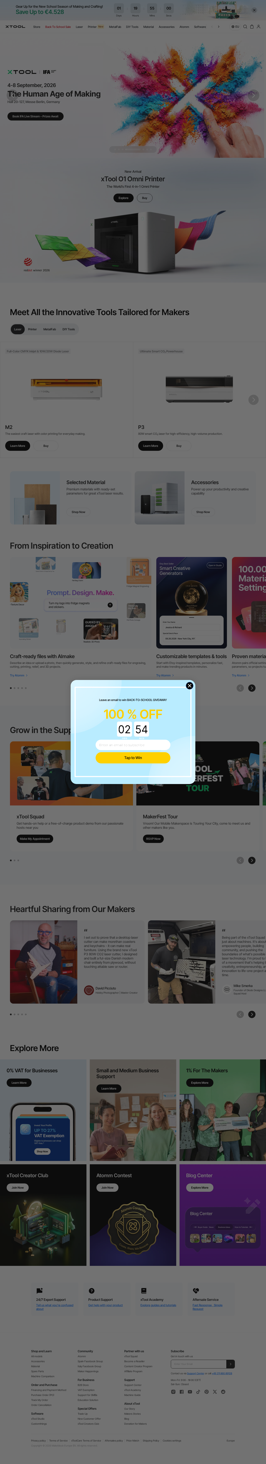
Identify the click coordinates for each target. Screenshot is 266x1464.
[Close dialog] (189, 685)
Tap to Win (133, 758)
